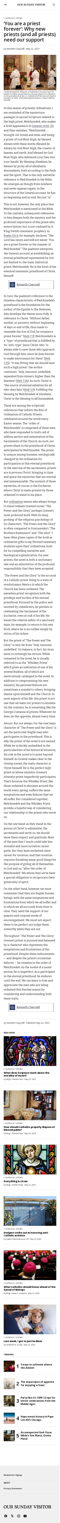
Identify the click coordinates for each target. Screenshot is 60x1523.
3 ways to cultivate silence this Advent (36, 1366)
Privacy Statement (13, 1488)
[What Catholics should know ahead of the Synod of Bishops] (30, 1265)
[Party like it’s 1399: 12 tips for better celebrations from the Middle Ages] (9, 1400)
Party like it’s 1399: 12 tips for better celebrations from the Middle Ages (38, 1401)
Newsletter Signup (13, 1475)
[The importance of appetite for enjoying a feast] (9, 1383)
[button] (5, 5)
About (7, 1483)
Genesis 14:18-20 (42, 126)
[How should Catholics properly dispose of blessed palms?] (30, 1105)
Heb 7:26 (22, 381)
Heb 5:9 (29, 389)
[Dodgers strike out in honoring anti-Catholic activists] (30, 1211)
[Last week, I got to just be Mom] (30, 1319)
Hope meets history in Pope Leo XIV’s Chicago (37, 1418)
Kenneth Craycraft (28, 284)
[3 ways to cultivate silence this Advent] (9, 1366)
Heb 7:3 (29, 336)
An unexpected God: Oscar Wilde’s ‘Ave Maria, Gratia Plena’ (36, 1436)
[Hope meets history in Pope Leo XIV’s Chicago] (9, 1418)
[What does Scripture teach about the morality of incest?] (30, 1051)
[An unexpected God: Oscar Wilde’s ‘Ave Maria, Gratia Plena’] (9, 1435)
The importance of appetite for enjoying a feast (37, 1383)
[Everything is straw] (30, 1159)
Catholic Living (14, 18)
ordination (16, 501)
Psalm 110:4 (11, 235)
